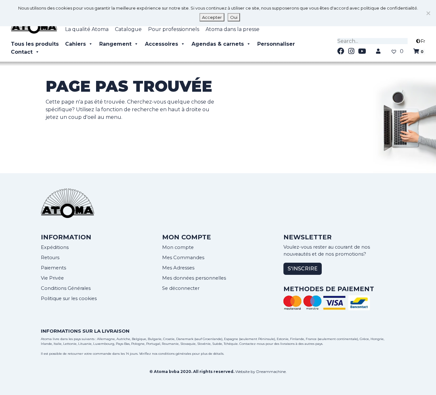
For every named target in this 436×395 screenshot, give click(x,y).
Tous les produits (35, 44)
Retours (50, 257)
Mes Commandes (183, 257)
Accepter (212, 17)
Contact (22, 52)
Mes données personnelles (194, 278)
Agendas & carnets (218, 44)
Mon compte (178, 247)
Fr (423, 41)
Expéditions (55, 247)
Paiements (53, 268)
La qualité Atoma (87, 29)
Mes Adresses (178, 268)
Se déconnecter (180, 288)
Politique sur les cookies (69, 298)
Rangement (115, 44)
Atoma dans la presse (232, 29)
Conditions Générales (66, 288)
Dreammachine (271, 371)
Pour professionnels (173, 29)
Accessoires (161, 44)
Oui (233, 17)
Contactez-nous (252, 344)
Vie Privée (52, 278)
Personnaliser (276, 44)
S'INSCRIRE (303, 269)
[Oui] (428, 13)
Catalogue (128, 29)
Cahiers (75, 44)
